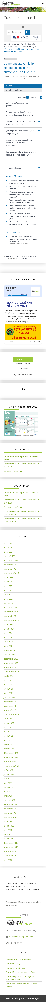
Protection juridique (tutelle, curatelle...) (19, 47)
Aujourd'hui (23, 359)
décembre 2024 (11, 607)
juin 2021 (8, 778)
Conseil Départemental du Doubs (21, 972)
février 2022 (9, 744)
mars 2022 (9, 740)
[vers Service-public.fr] (26, 38)
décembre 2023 (11, 658)
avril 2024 (8, 641)
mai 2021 (8, 783)
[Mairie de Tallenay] (10, 3)
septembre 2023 (11, 671)
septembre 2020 (11, 817)
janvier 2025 (9, 603)
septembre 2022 (11, 714)
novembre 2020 (11, 808)
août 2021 (8, 770)
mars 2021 (9, 791)
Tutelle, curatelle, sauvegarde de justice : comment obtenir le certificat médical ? (23, 208)
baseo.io (24, 258)
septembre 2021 (11, 765)
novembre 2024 (11, 611)
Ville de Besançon (14, 963)
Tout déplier (35, 97)
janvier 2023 (9, 697)
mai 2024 (8, 637)
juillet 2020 (9, 825)
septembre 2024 (11, 620)
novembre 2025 (11, 564)
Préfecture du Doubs (15, 967)
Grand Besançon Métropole (18, 959)
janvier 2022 (9, 748)
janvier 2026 (9, 556)
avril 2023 (8, 688)
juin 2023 (8, 680)
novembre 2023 (11, 663)
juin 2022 (8, 727)
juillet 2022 (9, 723)
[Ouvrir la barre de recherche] (35, 3)
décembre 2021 (11, 753)
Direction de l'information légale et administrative (20, 256)
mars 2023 (9, 693)
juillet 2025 (9, 581)
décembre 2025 (11, 560)
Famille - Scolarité (28, 44)
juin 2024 (8, 633)
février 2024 (9, 650)
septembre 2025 (11, 573)
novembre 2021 (11, 757)
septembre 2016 (11, 855)
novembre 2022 (11, 706)
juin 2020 (8, 830)
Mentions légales (33, 998)
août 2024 (8, 624)
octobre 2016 (10, 851)
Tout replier (21, 97)
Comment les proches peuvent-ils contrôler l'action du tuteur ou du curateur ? (22, 194)
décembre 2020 (11, 804)
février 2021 (9, 795)
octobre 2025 (10, 569)
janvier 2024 (9, 654)
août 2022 (8, 718)
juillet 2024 (9, 628)
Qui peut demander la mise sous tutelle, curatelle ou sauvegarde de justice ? (22, 216)
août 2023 (8, 676)
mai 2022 (8, 731)
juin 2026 (8, 543)
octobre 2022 (10, 710)
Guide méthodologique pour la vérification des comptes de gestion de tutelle (23, 239)
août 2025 (8, 577)
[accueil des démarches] (23, 27)
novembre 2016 (11, 847)
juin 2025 (8, 586)
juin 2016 (8, 860)
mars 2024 (9, 646)
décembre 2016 (11, 843)
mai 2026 (8, 547)
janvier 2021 (9, 800)
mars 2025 (9, 598)
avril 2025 (8, 594)
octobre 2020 (10, 813)
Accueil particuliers (11, 44)
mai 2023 (8, 684)
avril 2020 (8, 834)
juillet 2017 (9, 838)
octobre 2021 (10, 761)
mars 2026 (9, 551)
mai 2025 (8, 590)
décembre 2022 (11, 701)
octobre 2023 (10, 667)
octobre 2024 (10, 616)
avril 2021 (8, 787)
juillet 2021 (9, 774)
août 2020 (8, 821)
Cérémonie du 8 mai (13, 471)
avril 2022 (8, 735)
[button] (23, 104)
